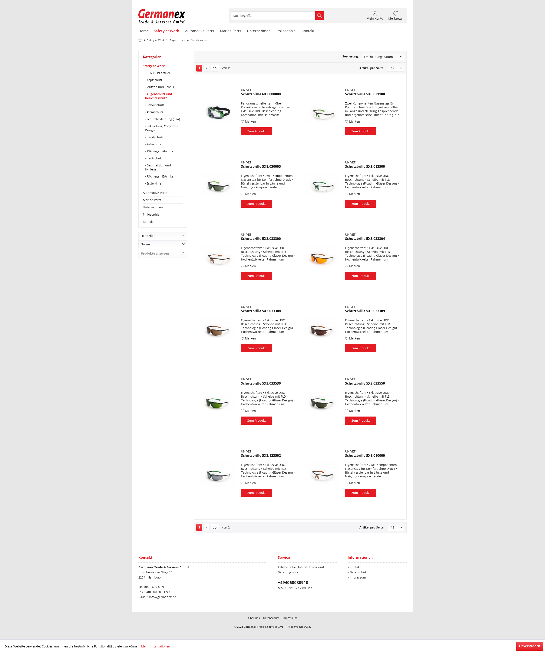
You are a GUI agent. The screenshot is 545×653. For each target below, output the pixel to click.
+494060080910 (293, 582)
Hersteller (148, 236)
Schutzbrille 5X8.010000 (365, 455)
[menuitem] (396, 15)
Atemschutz (154, 112)
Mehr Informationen (155, 646)
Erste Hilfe (153, 183)
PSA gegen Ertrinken (160, 176)
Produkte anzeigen (155, 253)
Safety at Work (154, 66)
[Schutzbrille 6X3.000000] (219, 112)
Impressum (358, 577)
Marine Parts (152, 200)
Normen (146, 244)
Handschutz (155, 137)
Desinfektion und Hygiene (158, 167)
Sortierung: (350, 56)
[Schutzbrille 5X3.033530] (219, 401)
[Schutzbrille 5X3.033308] (219, 329)
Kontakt (148, 222)
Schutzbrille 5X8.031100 (365, 94)
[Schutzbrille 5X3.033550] (323, 401)
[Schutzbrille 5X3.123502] (219, 473)
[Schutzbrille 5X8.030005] (219, 184)
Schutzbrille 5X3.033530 (261, 383)
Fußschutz (153, 144)
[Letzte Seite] (215, 68)
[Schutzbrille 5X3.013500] (323, 184)
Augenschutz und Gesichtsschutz (158, 96)
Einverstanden (529, 646)
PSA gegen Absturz (159, 151)
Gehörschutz (155, 105)
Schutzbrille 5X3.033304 (365, 238)
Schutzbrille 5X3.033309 (365, 311)
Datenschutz (359, 572)
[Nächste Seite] (206, 68)
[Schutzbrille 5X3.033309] (323, 329)
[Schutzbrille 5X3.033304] (323, 256)
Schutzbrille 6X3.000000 (261, 94)
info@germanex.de (162, 597)
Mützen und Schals (160, 87)
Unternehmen (153, 207)
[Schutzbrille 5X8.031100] (323, 112)
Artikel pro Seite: (371, 68)
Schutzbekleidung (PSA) (163, 119)
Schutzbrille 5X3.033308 (261, 311)
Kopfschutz (154, 80)
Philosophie (151, 214)
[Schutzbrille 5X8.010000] (323, 473)
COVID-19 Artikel (158, 73)
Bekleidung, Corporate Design (161, 128)
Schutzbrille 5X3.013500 (365, 166)
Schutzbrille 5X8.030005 (261, 166)
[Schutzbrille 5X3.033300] (219, 256)
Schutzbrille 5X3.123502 (261, 455)
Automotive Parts (155, 193)
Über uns (254, 618)
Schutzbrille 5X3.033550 (365, 383)
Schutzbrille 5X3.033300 (261, 238)
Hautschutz (154, 158)
